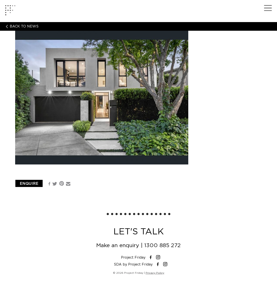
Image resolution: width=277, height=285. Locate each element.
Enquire (29, 183)
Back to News (24, 26)
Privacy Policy (155, 272)
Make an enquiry (117, 245)
